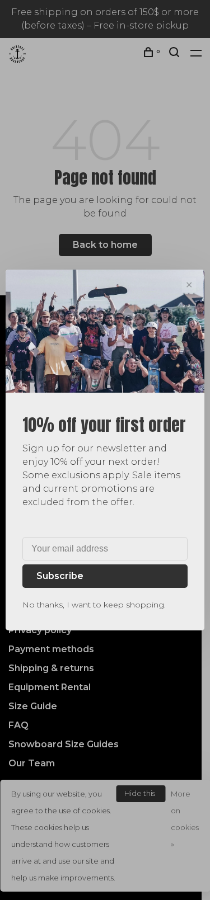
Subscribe (59, 576)
